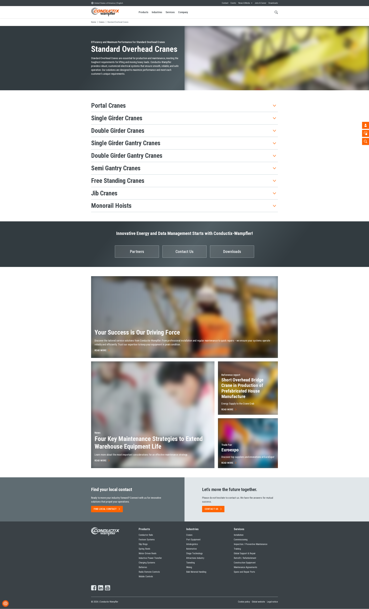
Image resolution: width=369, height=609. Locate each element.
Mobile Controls (146, 576)
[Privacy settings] (5, 603)
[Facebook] (93, 588)
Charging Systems (147, 562)
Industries (157, 12)
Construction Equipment (245, 562)
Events (233, 3)
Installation (238, 535)
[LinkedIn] (100, 588)
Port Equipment (193, 539)
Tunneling (190, 562)
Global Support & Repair (245, 553)
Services (170, 12)
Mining (189, 567)
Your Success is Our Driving (137, 332)
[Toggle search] (276, 12)
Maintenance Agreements (245, 567)
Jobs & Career (260, 3)
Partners (137, 251)
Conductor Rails (146, 535)
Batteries (143, 567)
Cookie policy (244, 601)
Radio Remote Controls (149, 571)
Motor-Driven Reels (147, 553)
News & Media (244, 3)
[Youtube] (107, 588)
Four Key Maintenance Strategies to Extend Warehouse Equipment (149, 442)
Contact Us (185, 251)
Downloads (273, 3)
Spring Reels (144, 548)
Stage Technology (194, 553)
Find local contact (105, 509)
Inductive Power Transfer (150, 558)
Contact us (211, 509)
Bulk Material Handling (196, 571)
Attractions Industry (195, 558)
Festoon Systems (147, 539)
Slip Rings (143, 544)
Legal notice (272, 601)
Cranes (189, 535)
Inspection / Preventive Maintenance (250, 544)
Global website (258, 601)
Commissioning (240, 539)
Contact (225, 3)
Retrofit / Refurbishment (245, 558)
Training (237, 548)
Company (183, 12)
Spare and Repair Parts (244, 571)
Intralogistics (192, 544)
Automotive (191, 548)
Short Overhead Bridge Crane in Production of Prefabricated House (242, 388)
